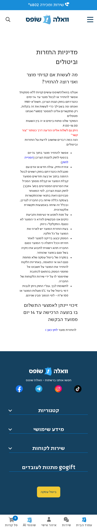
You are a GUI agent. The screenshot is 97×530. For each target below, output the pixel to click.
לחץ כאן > (51, 330)
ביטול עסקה (49, 492)
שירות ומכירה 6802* (46, 5)
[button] (8, 19)
